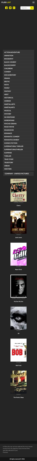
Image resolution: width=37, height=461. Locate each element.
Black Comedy (10, 62)
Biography (8, 59)
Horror (7, 101)
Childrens (8, 68)
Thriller (7, 156)
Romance (8, 133)
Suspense (8, 153)
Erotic (7, 81)
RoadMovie (9, 130)
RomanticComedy (11, 140)
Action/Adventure (12, 52)
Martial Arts (9, 104)
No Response (9, 117)
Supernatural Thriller (13, 146)
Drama (7, 78)
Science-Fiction (10, 143)
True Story (8, 159)
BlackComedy (10, 65)
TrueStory (8, 162)
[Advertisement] (18, 29)
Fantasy (7, 91)
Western (7, 169)
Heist (6, 94)
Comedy (7, 72)
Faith (6, 85)
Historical (8, 98)
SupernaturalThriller (13, 149)
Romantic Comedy (11, 136)
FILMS (6, 2)
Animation (8, 55)
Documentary (10, 75)
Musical (7, 110)
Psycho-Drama (10, 123)
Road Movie (9, 127)
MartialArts (9, 107)
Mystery (7, 114)
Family (6, 88)
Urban (7, 166)
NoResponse (9, 120)
